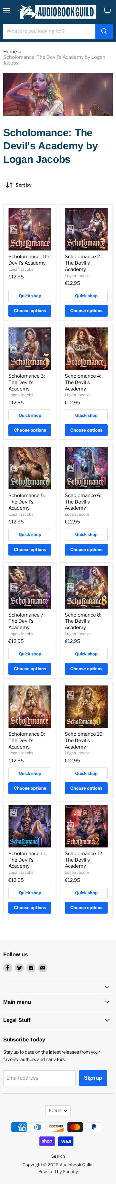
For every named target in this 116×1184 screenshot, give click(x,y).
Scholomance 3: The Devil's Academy (26, 382)
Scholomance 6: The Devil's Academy (83, 502)
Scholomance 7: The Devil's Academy (26, 621)
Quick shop (30, 295)
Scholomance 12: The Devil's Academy (84, 860)
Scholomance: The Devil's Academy (29, 260)
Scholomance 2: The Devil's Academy (83, 263)
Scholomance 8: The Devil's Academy (83, 621)
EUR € (55, 1110)
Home (10, 52)
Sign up (93, 1078)
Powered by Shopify (58, 1171)
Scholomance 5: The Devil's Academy (26, 502)
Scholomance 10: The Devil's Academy (84, 740)
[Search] (104, 31)
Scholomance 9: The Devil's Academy (26, 740)
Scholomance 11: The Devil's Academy (27, 860)
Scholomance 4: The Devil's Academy (83, 382)
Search (58, 1156)
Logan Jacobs (20, 269)
